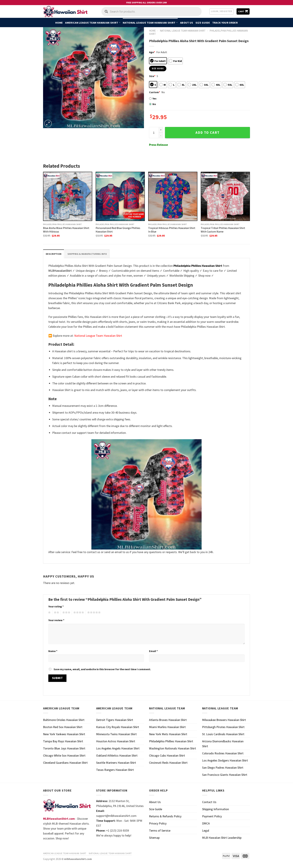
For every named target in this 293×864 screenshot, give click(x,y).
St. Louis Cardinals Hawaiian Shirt (223, 734)
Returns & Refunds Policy (165, 816)
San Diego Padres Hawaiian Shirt (222, 767)
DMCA (206, 823)
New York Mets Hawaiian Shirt (168, 734)
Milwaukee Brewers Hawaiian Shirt (224, 720)
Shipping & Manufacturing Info (87, 253)
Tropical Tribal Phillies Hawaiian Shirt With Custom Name (223, 229)
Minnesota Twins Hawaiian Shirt (116, 734)
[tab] (53, 253)
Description (53, 253)
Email (153, 651)
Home (59, 22)
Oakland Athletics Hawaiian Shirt (117, 755)
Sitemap (154, 838)
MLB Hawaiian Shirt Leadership (221, 838)
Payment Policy (212, 816)
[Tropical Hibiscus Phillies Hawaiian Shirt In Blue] (173, 196)
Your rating (56, 606)
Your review (56, 620)
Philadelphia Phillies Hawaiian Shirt (171, 741)
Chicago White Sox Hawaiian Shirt (64, 755)
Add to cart (208, 132)
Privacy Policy (158, 823)
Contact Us (209, 802)
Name (52, 651)
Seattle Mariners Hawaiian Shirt (116, 763)
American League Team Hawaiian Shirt (91, 22)
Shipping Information (215, 809)
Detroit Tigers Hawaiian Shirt (114, 720)
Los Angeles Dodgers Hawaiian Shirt (225, 760)
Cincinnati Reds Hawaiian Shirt (168, 763)
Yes (154, 98)
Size (152, 76)
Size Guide (203, 22)
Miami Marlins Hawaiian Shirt (167, 727)
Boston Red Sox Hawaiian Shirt (62, 727)
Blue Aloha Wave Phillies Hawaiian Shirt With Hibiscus (66, 229)
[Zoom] (48, 123)
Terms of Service (159, 830)
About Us (186, 22)
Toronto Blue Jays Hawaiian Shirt (64, 748)
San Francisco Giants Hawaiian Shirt (224, 775)
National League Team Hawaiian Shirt (149, 22)
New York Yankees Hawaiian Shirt (64, 734)
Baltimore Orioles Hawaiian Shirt (63, 720)
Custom (154, 92)
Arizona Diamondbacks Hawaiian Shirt (222, 743)
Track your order (225, 22)
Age (152, 52)
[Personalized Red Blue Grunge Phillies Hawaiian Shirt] (120, 196)
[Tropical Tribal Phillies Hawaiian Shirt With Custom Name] (225, 196)
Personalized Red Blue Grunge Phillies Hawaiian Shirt (118, 229)
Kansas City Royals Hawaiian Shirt (117, 727)
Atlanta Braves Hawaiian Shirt (168, 720)
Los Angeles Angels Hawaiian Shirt (118, 748)
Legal (205, 830)
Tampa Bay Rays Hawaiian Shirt (63, 741)
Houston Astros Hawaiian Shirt (115, 741)
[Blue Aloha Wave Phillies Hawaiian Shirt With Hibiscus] (67, 196)
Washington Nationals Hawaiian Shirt (172, 748)
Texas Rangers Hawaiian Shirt (115, 770)
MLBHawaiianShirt (60, 271)
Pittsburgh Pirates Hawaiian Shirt (223, 727)
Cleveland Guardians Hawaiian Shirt (65, 763)
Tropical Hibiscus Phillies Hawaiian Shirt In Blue (171, 229)
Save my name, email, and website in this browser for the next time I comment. (102, 669)
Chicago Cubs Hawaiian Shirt (167, 755)
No (154, 104)
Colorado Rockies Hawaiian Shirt (222, 753)
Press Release (158, 145)
